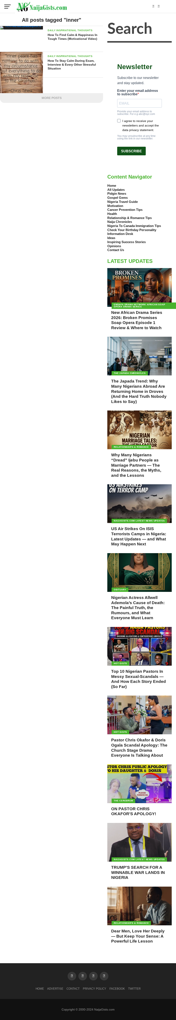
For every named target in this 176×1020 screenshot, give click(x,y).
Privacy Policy (94, 988)
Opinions (114, 246)
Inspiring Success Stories (126, 242)
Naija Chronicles (119, 222)
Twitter (134, 988)
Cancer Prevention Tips (125, 209)
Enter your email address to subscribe (137, 92)
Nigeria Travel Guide (122, 202)
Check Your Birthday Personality (131, 230)
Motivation (115, 206)
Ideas (111, 238)
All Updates (116, 189)
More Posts (52, 98)
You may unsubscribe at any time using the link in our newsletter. (136, 137)
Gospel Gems (117, 197)
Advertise (55, 988)
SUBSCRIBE (131, 151)
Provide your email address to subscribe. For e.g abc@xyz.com (136, 112)
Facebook (117, 988)
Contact (73, 988)
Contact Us (115, 250)
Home (111, 185)
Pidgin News (116, 193)
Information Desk (120, 234)
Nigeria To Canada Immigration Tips (134, 226)
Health (112, 214)
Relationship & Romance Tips (129, 218)
